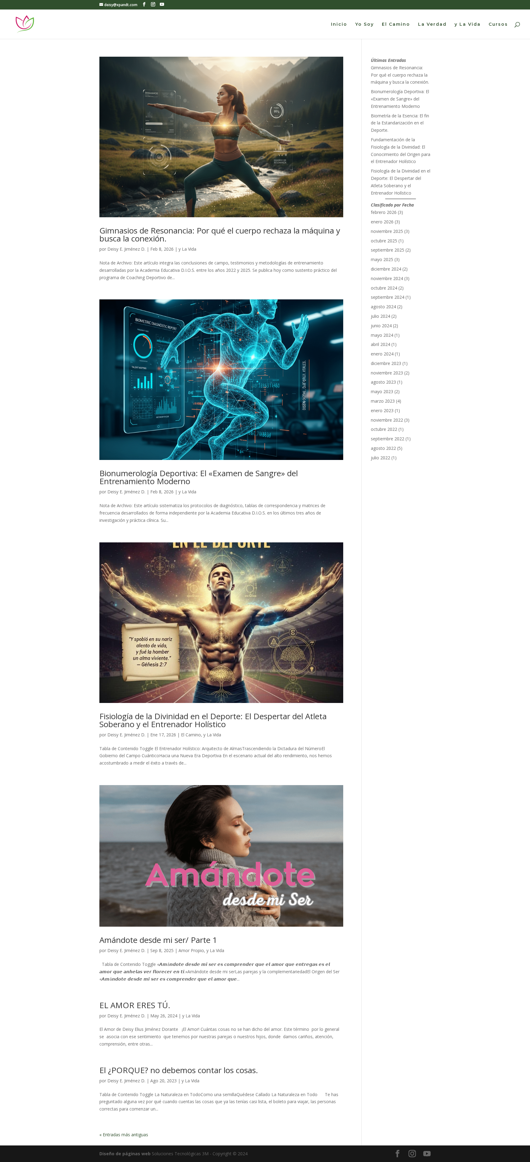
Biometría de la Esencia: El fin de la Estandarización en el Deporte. (400, 123)
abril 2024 (380, 344)
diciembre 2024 (386, 269)
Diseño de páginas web (125, 1153)
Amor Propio (191, 950)
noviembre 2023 (387, 373)
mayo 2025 (382, 259)
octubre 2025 (384, 241)
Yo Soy (364, 24)
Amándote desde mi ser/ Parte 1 (158, 939)
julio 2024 (380, 316)
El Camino (396, 24)
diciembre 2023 (386, 363)
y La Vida (468, 24)
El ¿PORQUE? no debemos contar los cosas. (178, 1070)
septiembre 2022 (387, 439)
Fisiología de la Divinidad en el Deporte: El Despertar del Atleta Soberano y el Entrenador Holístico (213, 720)
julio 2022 (380, 458)
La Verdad (432, 24)
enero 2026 (382, 222)
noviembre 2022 (387, 420)
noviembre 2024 (387, 278)
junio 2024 (381, 325)
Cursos (498, 24)
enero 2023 (382, 410)
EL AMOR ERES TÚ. (134, 1005)
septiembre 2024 (387, 297)
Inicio (339, 24)
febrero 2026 (384, 212)
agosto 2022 (383, 448)
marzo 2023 (383, 401)
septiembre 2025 (387, 250)
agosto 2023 (383, 382)
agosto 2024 (383, 306)
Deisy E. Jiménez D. (126, 249)
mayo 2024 (382, 335)
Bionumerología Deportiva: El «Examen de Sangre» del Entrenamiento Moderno (198, 477)
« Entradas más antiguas (123, 1134)
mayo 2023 (382, 391)
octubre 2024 (384, 288)
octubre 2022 (384, 429)
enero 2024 (382, 354)
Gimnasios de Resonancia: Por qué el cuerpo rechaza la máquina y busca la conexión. (219, 234)
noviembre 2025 (387, 231)
